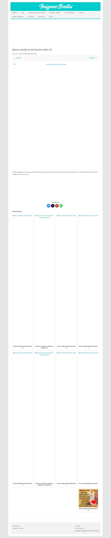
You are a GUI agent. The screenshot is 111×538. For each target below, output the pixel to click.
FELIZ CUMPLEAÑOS (70, 12)
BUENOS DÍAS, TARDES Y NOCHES (36, 12)
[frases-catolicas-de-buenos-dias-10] (55, 105)
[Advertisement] (55, 31)
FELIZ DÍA (81, 12)
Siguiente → (93, 58)
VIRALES (51, 16)
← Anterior (17, 58)
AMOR (22, 12)
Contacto (77, 526)
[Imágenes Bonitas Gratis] (55, 10)
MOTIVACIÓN (41, 16)
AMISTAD (14, 12)
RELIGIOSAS (31, 16)
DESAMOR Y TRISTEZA (55, 12)
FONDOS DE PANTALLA (18, 16)
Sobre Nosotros (79, 528)
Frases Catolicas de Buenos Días (28, 53)
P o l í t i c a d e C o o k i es (18, 528)
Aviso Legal (16, 526)
